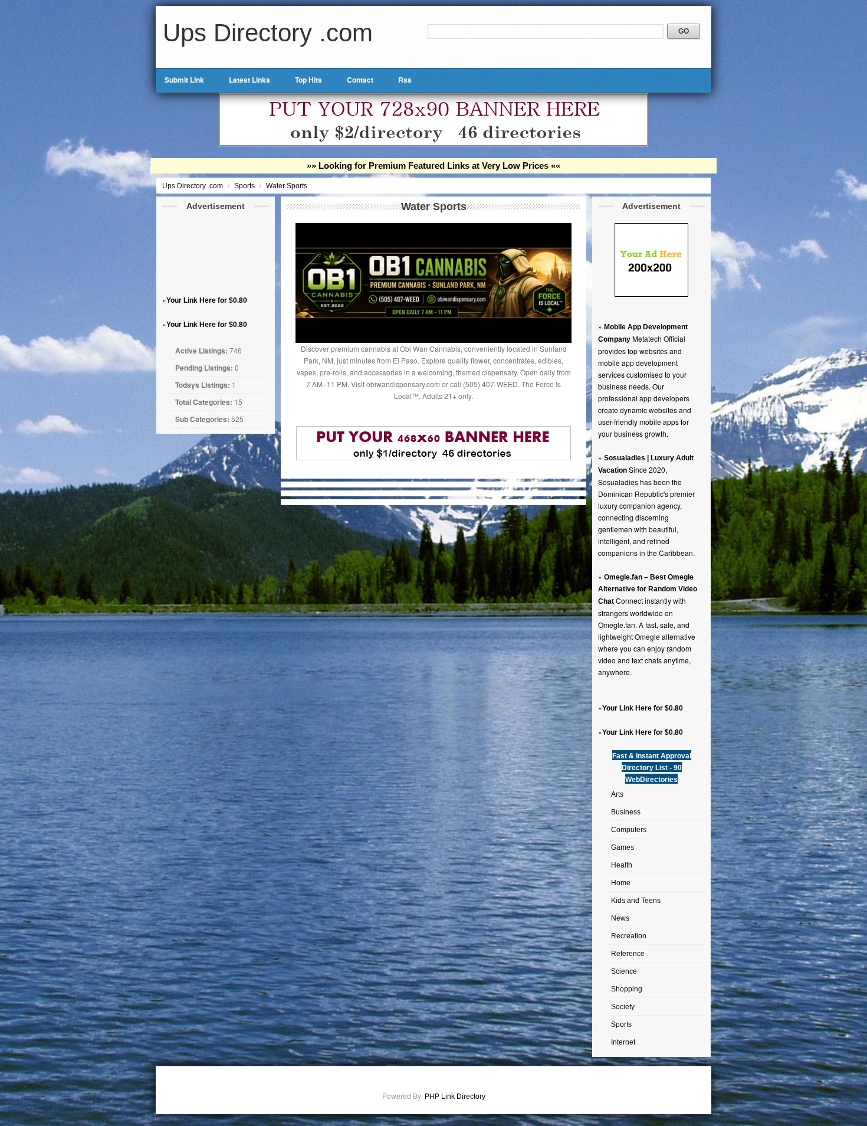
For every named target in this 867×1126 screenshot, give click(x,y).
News (620, 918)
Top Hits (308, 79)
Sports (245, 186)
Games (622, 847)
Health (621, 865)
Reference (628, 954)
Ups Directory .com (268, 33)
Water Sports (286, 186)
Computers (628, 830)
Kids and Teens (636, 900)
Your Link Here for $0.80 (206, 300)
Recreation (628, 936)
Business (626, 812)
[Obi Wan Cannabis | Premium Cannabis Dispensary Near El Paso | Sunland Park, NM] (433, 340)
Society (623, 1007)
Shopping (626, 989)
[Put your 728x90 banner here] (433, 144)
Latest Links (249, 79)
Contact (360, 79)
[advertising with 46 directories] (651, 294)
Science (624, 971)
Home (620, 883)
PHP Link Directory (455, 1096)
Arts (617, 794)
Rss (405, 79)
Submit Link (184, 79)
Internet (623, 1042)
